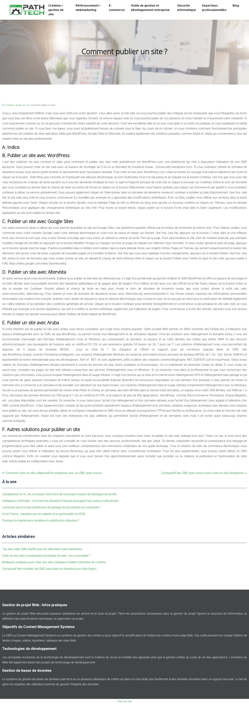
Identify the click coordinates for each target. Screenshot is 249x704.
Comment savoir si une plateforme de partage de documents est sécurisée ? (51, 507)
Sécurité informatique (186, 8)
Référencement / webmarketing (88, 8)
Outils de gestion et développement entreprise (150, 8)
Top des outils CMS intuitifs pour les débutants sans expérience (42, 549)
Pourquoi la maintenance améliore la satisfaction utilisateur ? (40, 520)
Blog (236, 5)
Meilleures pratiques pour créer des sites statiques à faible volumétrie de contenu (54, 562)
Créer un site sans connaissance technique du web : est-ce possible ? (46, 555)
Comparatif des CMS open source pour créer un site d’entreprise (202, 473)
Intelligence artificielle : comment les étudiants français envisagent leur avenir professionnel (60, 501)
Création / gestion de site (56, 10)
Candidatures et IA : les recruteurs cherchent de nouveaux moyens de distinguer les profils (59, 494)
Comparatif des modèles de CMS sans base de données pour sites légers (49, 568)
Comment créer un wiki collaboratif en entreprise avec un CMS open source (53, 473)
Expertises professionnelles (214, 8)
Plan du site (124, 701)
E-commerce (117, 8)
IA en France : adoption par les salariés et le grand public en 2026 (43, 514)
